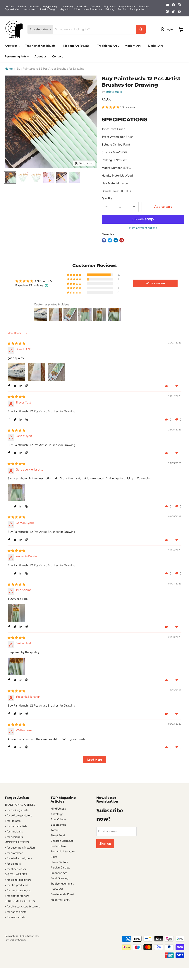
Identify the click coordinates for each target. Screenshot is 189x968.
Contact (57, 56)
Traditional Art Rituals (40, 46)
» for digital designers (18, 880)
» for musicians (14, 831)
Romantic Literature (63, 851)
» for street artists (15, 869)
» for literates (12, 821)
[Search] (141, 29)
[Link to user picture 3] (56, 372)
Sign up (105, 843)
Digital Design (127, 6)
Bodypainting (49, 6)
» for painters (13, 864)
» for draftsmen (14, 853)
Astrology (57, 814)
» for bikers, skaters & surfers (22, 906)
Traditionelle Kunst (62, 883)
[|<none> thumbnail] (10, 177)
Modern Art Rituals (76, 46)
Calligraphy (67, 6)
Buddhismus (58, 825)
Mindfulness (58, 808)
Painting (109, 9)
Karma (55, 830)
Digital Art (110, 6)
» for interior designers (18, 858)
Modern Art (133, 46)
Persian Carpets (60, 867)
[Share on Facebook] (104, 240)
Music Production (92, 9)
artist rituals (114, 92)
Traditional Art (107, 46)
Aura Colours (58, 819)
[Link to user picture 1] (16, 372)
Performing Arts (16, 56)
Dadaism (95, 6)
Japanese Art (59, 873)
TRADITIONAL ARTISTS (20, 805)
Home (9, 68)
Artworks (11, 46)
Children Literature (62, 841)
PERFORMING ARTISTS (20, 901)
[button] (111, 107)
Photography (137, 9)
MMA (77, 9)
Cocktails (82, 6)
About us (40, 56)
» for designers (14, 837)
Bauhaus (34, 6)
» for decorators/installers (20, 847)
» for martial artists (16, 826)
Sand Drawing (59, 878)
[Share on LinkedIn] (116, 240)
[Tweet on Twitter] (110, 240)
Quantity (107, 198)
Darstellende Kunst (62, 894)
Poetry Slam (58, 846)
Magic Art (65, 9)
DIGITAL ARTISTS (16, 874)
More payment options (143, 228)
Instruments (30, 9)
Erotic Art (143, 6)
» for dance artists (15, 912)
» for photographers (17, 896)
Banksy (22, 6)
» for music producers (18, 890)
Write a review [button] (155, 283)
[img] (16, 343)
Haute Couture (59, 862)
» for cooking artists (16, 810)
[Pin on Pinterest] (121, 240)
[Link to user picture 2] (36, 372)
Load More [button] (94, 760)
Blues (54, 857)
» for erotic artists (15, 917)
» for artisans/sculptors (18, 815)
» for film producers (16, 885)
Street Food (58, 835)
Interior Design (48, 9)
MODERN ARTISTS (17, 842)
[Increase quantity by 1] (134, 207)
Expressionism (12, 9)
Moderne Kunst (60, 900)
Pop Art (122, 9)
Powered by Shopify (15, 940)
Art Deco (9, 6)
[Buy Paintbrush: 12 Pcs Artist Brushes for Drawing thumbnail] (23, 177)
